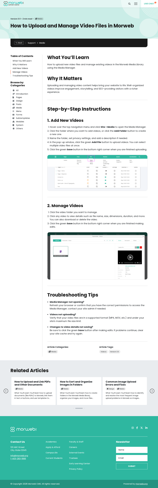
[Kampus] (23, 429)
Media (42, 42)
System (19, 125)
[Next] (152, 391)
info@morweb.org (19, 455)
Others (19, 128)
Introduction (22, 93)
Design (19, 100)
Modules (20, 121)
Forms (19, 114)
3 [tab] (84, 408)
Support (32, 42)
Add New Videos (20, 68)
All (17, 90)
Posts (18, 104)
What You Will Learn (22, 60)
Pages (19, 97)
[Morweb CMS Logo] (14, 3)
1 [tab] (73, 408)
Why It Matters (20, 64)
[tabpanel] (33, 391)
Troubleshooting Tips (23, 75)
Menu (18, 111)
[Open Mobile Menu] (135, 3)
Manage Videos (20, 72)
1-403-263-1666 (18, 458)
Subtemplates (23, 118)
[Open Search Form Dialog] (129, 3)
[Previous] (6, 391)
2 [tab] (79, 408)
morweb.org (142, 483)
